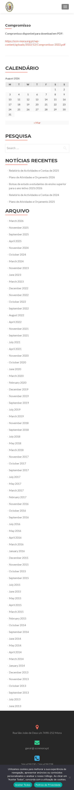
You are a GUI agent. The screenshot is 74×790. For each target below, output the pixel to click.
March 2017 (16, 490)
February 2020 (17, 382)
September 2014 (19, 631)
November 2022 (19, 295)
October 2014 (17, 625)
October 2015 (17, 571)
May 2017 (15, 483)
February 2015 (17, 618)
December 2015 (18, 557)
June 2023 (15, 274)
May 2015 (15, 598)
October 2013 (17, 685)
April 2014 (15, 652)
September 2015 (19, 578)
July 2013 (14, 699)
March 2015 (16, 611)
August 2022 (16, 315)
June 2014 (15, 638)
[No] (69, 777)
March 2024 (16, 261)
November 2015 (19, 564)
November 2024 (19, 247)
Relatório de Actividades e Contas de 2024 (34, 194)
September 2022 (19, 308)
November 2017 (19, 456)
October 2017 (17, 463)
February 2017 (17, 497)
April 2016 (15, 537)
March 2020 (16, 375)
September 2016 (19, 517)
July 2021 (14, 342)
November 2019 (19, 396)
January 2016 (17, 551)
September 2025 (19, 234)
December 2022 (18, 288)
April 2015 (15, 604)
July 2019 (14, 409)
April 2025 (15, 241)
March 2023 (16, 281)
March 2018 (16, 450)
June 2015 (15, 591)
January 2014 (17, 665)
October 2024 (17, 254)
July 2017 (14, 476)
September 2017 (19, 470)
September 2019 (19, 402)
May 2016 (15, 530)
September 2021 (19, 335)
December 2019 (18, 389)
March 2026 (16, 220)
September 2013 (19, 692)
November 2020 (19, 355)
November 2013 (19, 679)
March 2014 (16, 658)
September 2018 (19, 429)
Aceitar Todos (22, 784)
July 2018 (14, 436)
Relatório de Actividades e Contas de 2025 (34, 170)
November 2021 (19, 328)
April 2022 (15, 321)
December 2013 (18, 672)
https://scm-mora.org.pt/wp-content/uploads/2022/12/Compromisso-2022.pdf (35, 42)
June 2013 (15, 706)
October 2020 (17, 362)
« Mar (37, 122)
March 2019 (16, 416)
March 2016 (16, 544)
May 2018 (15, 443)
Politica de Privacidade (48, 784)
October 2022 (17, 301)
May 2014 (15, 645)
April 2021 (15, 348)
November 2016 (19, 503)
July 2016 (14, 524)
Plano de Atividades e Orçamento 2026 (32, 177)
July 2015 (14, 584)
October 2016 (17, 510)
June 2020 (15, 369)
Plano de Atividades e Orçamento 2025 (32, 201)
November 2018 (19, 423)
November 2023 (19, 268)
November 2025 (19, 227)
